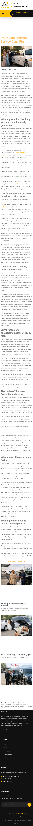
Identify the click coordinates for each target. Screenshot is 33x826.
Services (5, 748)
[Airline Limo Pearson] (5, 5)
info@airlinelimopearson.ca (20, 6)
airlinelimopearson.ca (19, 813)
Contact (5, 758)
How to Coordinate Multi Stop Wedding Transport (16, 654)
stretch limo (16, 184)
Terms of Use (12, 816)
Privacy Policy (20, 816)
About (5, 744)
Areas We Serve (7, 754)
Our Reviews (6, 751)
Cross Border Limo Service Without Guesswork (15, 703)
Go (29, 805)
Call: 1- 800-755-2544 (18, 4)
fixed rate (4, 207)
